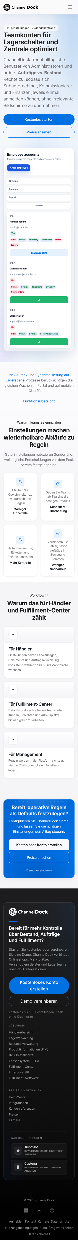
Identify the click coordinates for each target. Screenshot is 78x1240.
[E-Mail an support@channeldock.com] (39, 1211)
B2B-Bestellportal (21, 1055)
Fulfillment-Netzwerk (24, 1078)
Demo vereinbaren (39, 870)
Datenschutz (60, 1221)
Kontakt (30, 1221)
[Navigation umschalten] (70, 7)
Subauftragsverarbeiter (56, 1228)
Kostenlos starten (39, 119)
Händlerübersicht (21, 1032)
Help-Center (18, 1097)
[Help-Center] (52, 1211)
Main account (39, 252)
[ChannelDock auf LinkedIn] (26, 1211)
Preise (13, 1114)
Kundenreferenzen (22, 1109)
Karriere (14, 1120)
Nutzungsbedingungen (21, 1228)
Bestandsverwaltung (23, 1044)
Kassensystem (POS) (24, 1061)
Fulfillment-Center (22, 1067)
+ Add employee (19, 167)
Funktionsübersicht (39, 401)
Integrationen (18, 1103)
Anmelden (16, 1221)
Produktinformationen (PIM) (28, 1049)
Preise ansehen (39, 132)
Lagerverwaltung (21, 1038)
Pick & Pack (18, 375)
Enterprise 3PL (19, 1072)
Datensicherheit (39, 1234)
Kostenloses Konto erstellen (39, 845)
